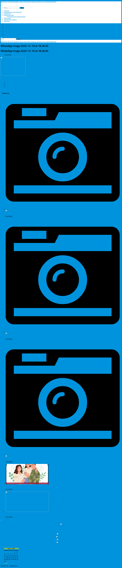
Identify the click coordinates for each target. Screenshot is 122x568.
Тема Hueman (22, 566)
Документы (7, 13)
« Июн (6, 563)
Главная (6, 10)
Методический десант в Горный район (17, 514)
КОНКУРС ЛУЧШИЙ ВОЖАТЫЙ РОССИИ (19, 213)
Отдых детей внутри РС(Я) (14, 84)
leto (2, 55)
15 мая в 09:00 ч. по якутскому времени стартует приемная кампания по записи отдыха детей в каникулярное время (41, 459)
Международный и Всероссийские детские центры (21, 87)
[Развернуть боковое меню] (1, 78)
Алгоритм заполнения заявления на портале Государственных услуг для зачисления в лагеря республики (38, 82)
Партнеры (8, 531)
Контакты (7, 21)
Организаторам (9, 15)
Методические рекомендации (16, 16)
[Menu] (1, 5)
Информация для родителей (13, 12)
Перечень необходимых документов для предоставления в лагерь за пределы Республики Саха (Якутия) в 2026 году (42, 336)
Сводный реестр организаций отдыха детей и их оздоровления (25, 85)
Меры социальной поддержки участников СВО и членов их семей (26, 486)
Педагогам (7, 18)
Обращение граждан (10, 19)
